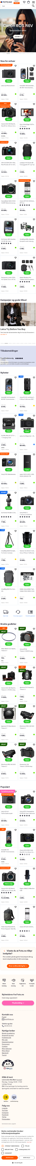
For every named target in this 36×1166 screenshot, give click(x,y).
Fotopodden (6, 1119)
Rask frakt (5, 616)
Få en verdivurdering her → (18, 966)
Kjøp (8, 81)
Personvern (6, 1044)
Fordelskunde (6, 1038)
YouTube (5, 1110)
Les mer (29, 1142)
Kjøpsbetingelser (7, 1042)
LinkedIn (5, 1108)
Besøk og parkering (8, 1033)
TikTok (4, 1117)
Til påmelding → (18, 1003)
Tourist (4, 1055)
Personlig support (17, 616)
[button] (18, 1065)
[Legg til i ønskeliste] (15, 65)
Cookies (4, 1046)
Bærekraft (5, 1053)
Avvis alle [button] (26, 1157)
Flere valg (8, 884)
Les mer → (18, 37)
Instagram (5, 1113)
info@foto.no (9, 1019)
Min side (5, 1040)
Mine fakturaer (7, 1049)
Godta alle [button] (9, 1157)
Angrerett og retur (8, 1035)
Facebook (5, 1115)
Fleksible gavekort (30, 616)
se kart (19, 1080)
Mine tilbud (5, 1051)
